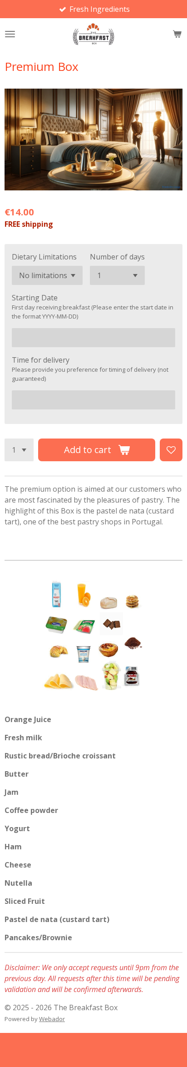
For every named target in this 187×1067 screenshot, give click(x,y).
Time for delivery (40, 360)
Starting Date (35, 298)
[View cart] (177, 34)
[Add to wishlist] (171, 450)
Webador (52, 1019)
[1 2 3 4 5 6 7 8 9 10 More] (19, 450)
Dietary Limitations (44, 257)
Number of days (117, 257)
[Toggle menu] (10, 34)
